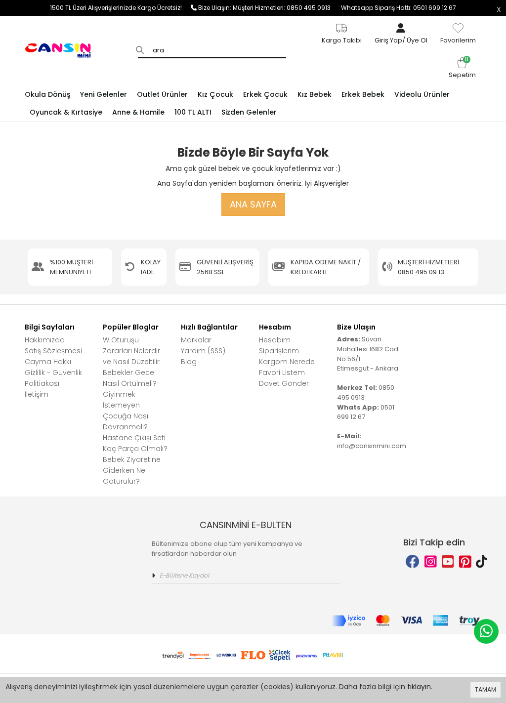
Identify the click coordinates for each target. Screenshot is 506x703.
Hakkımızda (45, 340)
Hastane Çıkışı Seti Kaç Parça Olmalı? (135, 443)
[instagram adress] (430, 562)
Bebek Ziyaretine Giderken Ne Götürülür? (132, 470)
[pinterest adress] (465, 562)
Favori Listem (282, 372)
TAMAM (485, 689)
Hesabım (275, 340)
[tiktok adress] (481, 562)
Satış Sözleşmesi (53, 351)
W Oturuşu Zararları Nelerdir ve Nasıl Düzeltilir (131, 351)
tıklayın (419, 687)
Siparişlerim (279, 351)
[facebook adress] (413, 562)
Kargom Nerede (287, 362)
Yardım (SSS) (203, 351)
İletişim (36, 394)
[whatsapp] (486, 631)
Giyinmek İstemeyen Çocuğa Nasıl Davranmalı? (126, 410)
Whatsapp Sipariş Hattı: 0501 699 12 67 (398, 7)
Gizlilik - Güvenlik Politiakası (53, 378)
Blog (189, 362)
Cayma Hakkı (48, 362)
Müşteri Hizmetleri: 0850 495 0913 (287, 7)
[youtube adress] (448, 562)
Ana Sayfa (253, 204)
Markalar (196, 340)
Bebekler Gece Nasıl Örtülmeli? (130, 378)
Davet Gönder (284, 383)
